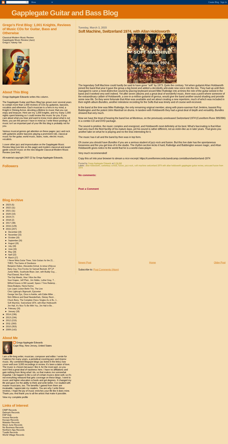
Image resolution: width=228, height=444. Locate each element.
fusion (121, 166)
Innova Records (10, 417)
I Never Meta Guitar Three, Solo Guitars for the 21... (31, 260)
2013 (8, 317)
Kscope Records (10, 420)
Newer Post (84, 262)
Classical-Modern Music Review (18, 37)
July (10, 246)
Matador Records (11, 422)
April (10, 254)
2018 (8, 220)
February (12, 308)
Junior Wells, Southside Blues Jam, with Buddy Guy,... (32, 272)
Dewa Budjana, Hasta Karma (21, 286)
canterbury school (109, 166)
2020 (8, 214)
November (13, 235)
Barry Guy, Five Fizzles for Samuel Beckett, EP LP (31, 269)
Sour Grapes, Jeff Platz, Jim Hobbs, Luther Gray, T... (32, 280)
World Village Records (13, 435)
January (12, 311)
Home (152, 262)
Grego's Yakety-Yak (12, 42)
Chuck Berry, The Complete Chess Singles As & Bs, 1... (33, 300)
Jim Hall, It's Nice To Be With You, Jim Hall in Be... (31, 306)
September (13, 240)
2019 (8, 217)
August (11, 243)
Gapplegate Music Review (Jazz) (18, 40)
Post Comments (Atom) (106, 269)
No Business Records (13, 427)
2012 (8, 320)
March (11, 257)
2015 (8, 229)
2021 (8, 210)
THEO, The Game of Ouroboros (22, 263)
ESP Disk (6, 415)
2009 (8, 329)
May (10, 252)
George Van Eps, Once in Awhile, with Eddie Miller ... (31, 294)
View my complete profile (15, 397)
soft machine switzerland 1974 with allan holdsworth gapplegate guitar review (168, 166)
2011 (8, 323)
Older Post (220, 262)
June (10, 249)
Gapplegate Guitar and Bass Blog (64, 13)
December (13, 232)
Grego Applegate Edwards (29, 342)
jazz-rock (129, 166)
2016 (8, 226)
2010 (8, 326)
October (12, 237)
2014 (8, 314)
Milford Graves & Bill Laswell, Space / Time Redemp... (32, 283)
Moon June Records (12, 425)
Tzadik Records (10, 432)
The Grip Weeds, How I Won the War (24, 277)
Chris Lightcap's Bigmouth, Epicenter (24, 291)
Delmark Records (11, 412)
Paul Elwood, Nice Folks (19, 274)
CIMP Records (9, 410)
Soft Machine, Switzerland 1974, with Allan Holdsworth (32, 303)
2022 (8, 207)
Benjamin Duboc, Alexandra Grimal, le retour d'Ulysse (32, 266)
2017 (8, 223)
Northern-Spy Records (13, 430)
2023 (8, 204)
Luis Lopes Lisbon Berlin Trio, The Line (25, 289)
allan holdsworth (92, 166)
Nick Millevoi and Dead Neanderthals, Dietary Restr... (31, 297)
